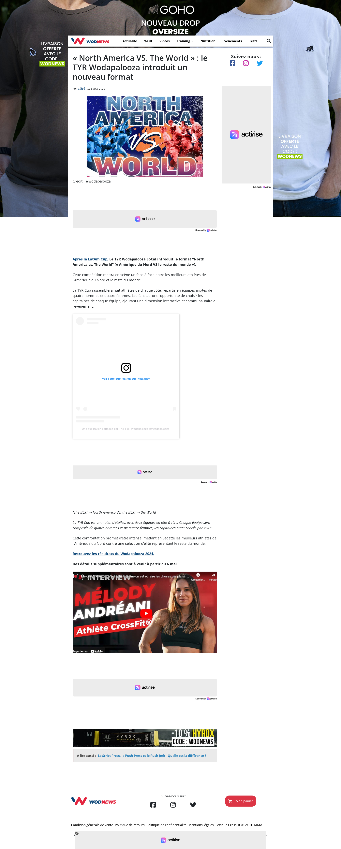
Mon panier (244, 801)
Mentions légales (201, 825)
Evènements (232, 41)
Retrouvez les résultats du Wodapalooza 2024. (113, 553)
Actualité (130, 41)
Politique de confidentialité (166, 825)
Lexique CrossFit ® (229, 825)
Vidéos (164, 41)
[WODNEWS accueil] (90, 41)
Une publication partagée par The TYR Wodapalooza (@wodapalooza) (126, 428)
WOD (148, 41)
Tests (253, 41)
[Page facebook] (153, 805)
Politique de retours (130, 825)
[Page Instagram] (173, 805)
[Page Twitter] (193, 805)
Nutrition (207, 41)
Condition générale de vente (92, 825)
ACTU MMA (253, 825)
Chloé (81, 88)
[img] (269, 41)
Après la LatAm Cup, (90, 259)
